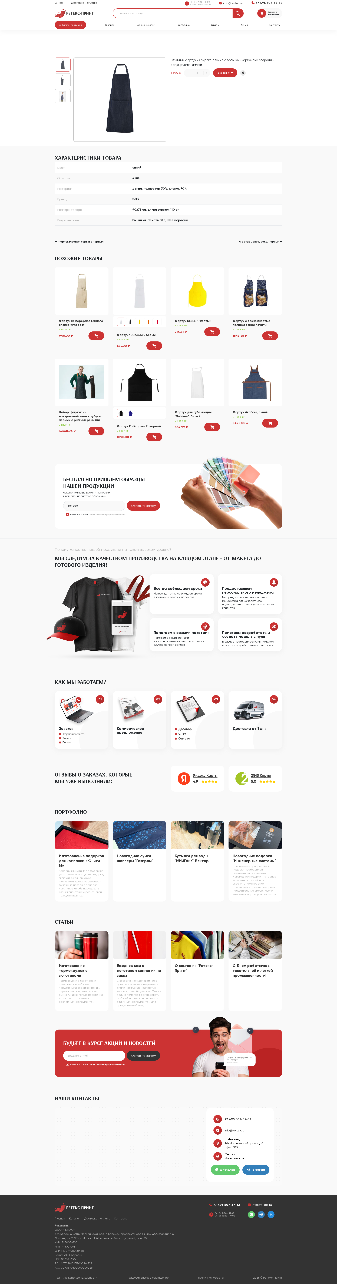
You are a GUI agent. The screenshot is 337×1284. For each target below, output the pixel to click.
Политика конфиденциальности (76, 1277)
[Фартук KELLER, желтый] (197, 291)
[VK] (271, 1214)
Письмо (67, 742)
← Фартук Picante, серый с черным (79, 241)
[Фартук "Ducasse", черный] (130, 322)
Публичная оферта (211, 1277)
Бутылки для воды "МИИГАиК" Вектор (192, 858)
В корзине (272, 12)
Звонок (67, 738)
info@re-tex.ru (235, 1130)
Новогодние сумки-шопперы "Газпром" (135, 858)
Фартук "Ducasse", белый (136, 335)
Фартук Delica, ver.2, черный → (260, 241)
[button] (70, 25)
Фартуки (123, 38)
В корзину (223, 72)
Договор (185, 729)
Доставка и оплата (84, 2)
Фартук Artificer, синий (250, 412)
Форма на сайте (73, 734)
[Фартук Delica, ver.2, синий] (130, 413)
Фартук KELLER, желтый (193, 321)
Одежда (87, 38)
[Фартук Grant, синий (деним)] (120, 100)
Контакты (274, 24)
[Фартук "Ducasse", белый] (139, 291)
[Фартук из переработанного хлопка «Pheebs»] (81, 291)
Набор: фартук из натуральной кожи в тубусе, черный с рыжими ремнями (80, 416)
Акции (244, 24)
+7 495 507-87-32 (238, 1119)
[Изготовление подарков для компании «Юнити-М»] (81, 834)
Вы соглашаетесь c (97, 514)
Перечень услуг (145, 24)
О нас (59, 2)
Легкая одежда (105, 38)
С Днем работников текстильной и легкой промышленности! (253, 970)
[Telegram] (261, 1214)
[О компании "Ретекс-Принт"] (197, 944)
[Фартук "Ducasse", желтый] (139, 322)
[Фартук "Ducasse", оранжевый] (148, 322)
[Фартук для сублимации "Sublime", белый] (197, 382)
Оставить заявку (143, 505)
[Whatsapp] (251, 1214)
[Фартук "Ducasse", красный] (157, 322)
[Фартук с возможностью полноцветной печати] (255, 291)
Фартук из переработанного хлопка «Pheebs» (81, 323)
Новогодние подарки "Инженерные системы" (254, 858)
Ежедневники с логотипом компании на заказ (139, 970)
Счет (182, 734)
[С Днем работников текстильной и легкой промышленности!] (255, 944)
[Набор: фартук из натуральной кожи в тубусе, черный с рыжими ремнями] (81, 382)
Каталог (73, 38)
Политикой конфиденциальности (107, 514)
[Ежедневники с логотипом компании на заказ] (139, 944)
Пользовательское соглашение (148, 1277)
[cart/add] (96, 335)
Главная (109, 24)
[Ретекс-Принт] (74, 13)
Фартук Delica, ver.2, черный (139, 426)
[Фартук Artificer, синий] (255, 382)
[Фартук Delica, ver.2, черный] (139, 382)
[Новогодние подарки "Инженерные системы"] (255, 834)
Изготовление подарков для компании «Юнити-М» (81, 860)
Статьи (215, 24)
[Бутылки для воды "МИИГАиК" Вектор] (197, 834)
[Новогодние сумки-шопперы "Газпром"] (139, 834)
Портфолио (183, 24)
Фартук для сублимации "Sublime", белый (193, 414)
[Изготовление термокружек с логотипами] (81, 944)
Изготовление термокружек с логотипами (73, 970)
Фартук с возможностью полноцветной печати (251, 323)
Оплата (184, 738)
